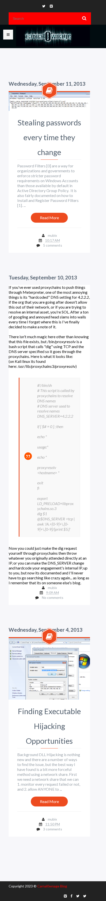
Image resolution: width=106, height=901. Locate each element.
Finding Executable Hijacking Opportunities (49, 725)
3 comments (52, 829)
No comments (52, 597)
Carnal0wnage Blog (52, 886)
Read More (49, 217)
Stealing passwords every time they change (49, 137)
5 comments (52, 245)
